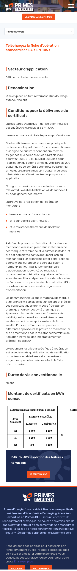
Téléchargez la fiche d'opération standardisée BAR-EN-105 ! (32, 47)
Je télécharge (38, 474)
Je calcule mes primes (38, 16)
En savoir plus (23, 561)
